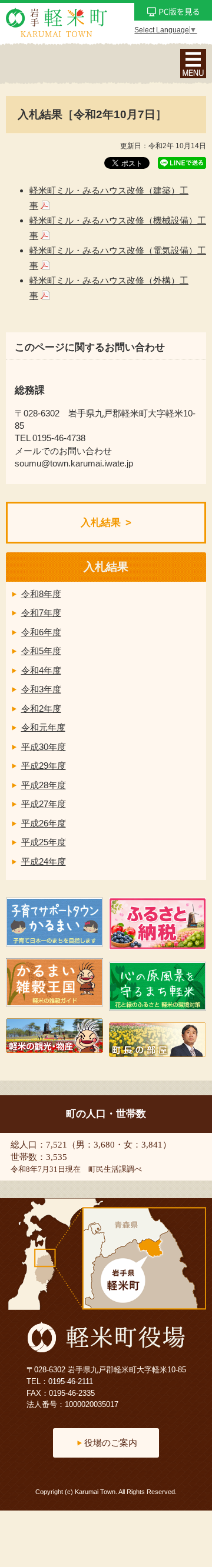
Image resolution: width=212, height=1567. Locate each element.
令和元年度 (43, 727)
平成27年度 (43, 804)
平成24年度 (43, 861)
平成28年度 (43, 785)
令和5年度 (41, 651)
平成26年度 (43, 823)
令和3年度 (41, 689)
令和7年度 (41, 613)
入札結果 (101, 522)
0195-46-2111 (70, 1381)
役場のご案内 (110, 1443)
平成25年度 (43, 842)
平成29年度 (43, 766)
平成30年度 (43, 747)
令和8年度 (41, 594)
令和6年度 (41, 632)
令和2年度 (41, 709)
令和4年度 (41, 670)
